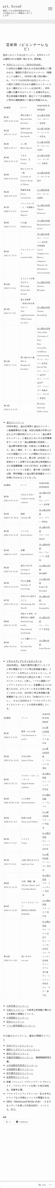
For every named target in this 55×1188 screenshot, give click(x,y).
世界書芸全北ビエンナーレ (19, 1073)
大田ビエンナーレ (15, 1009)
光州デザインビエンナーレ (19, 1045)
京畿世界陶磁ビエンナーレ (19, 1057)
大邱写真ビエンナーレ (17, 1006)
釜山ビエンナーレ (15, 422)
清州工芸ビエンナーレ (17, 1053)
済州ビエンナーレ (15, 1021)
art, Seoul (12, 6)
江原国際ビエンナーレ (17, 1017)
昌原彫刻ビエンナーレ (17, 1077)
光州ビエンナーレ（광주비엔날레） (24, 64)
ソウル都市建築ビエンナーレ (21, 1025)
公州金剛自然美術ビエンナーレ (22, 1065)
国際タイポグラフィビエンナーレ (23, 1049)
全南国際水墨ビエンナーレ (19, 1069)
